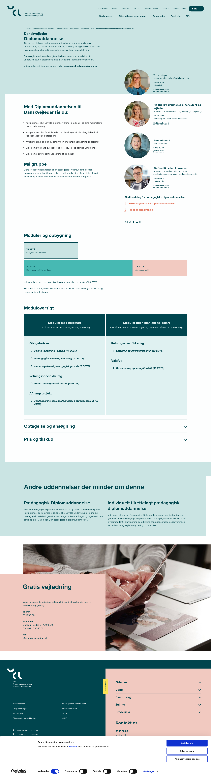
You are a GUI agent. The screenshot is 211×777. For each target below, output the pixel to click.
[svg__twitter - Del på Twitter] (140, 222)
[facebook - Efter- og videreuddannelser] (14, 735)
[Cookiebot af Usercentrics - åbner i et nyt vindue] (18, 771)
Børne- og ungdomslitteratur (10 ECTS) (56, 383)
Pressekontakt (19, 703)
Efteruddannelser (61, 28)
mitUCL (65, 718)
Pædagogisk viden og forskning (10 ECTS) (59, 358)
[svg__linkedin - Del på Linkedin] (137, 222)
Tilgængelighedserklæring (24, 718)
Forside (27, 28)
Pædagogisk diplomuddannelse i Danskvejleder (115, 28)
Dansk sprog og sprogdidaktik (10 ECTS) (140, 368)
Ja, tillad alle (187, 743)
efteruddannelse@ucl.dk (35, 638)
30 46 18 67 (158, 82)
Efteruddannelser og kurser (42, 28)
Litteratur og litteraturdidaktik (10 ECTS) (139, 350)
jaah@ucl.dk (158, 150)
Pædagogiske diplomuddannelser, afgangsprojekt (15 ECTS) (66, 402)
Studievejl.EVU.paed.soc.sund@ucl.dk (170, 118)
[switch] (83, 771)
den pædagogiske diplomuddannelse (78, 66)
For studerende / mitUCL (108, 8)
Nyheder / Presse (151, 8)
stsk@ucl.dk (158, 181)
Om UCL (137, 8)
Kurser (64, 713)
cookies (73, 746)
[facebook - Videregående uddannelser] (14, 731)
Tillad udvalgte (187, 751)
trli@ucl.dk (157, 85)
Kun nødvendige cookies (187, 759)
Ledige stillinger (20, 708)
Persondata (18, 713)
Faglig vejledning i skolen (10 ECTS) (55, 350)
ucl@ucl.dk (121, 735)
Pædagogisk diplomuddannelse (82, 28)
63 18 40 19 (158, 147)
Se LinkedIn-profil (161, 89)
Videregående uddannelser (74, 703)
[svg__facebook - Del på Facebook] (133, 222)
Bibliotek (125, 8)
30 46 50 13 (158, 178)
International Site (179, 8)
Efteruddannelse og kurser (132, 16)
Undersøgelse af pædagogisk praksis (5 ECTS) (62, 366)
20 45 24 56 (158, 115)
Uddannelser (106, 16)
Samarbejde (159, 16)
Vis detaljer (148, 771)
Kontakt (166, 8)
